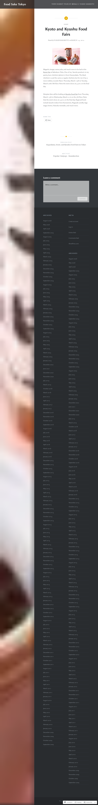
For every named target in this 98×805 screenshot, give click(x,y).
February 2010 (47, 724)
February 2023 (47, 357)
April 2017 (46, 401)
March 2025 (47, 257)
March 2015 (47, 496)
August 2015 (47, 476)
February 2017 (47, 405)
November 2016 (48, 417)
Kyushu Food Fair (72, 94)
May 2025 (46, 249)
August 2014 (47, 524)
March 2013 (47, 592)
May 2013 (46, 584)
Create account (73, 221)
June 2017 (46, 397)
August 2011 (47, 668)
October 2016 (47, 421)
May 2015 (46, 489)
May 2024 (46, 297)
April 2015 (46, 493)
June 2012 (46, 628)
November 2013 (48, 560)
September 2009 (48, 744)
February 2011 (47, 692)
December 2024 (48, 269)
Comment (82, 198)
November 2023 (48, 321)
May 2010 (46, 712)
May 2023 (46, 345)
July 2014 (46, 528)
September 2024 (48, 281)
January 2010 (47, 728)
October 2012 (47, 612)
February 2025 (47, 261)
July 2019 (46, 381)
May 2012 (46, 632)
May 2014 (46, 536)
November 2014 (48, 512)
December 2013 (48, 556)
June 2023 (46, 341)
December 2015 (48, 460)
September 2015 (48, 473)
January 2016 (47, 457)
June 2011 (46, 676)
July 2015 (46, 480)
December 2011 (48, 652)
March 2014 (47, 545)
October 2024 (47, 277)
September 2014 (48, 520)
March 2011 (47, 688)
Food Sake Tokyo (15, 4)
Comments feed (74, 238)
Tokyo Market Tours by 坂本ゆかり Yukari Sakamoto (73, 4)
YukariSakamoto (61, 40)
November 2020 (48, 377)
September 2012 (48, 616)
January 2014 (47, 552)
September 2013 (48, 568)
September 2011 (48, 664)
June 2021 (46, 369)
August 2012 (47, 620)
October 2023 (47, 325)
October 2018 (47, 389)
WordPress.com (74, 244)
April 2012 (46, 636)
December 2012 (48, 604)
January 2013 (47, 600)
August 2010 (47, 700)
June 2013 (46, 580)
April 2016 (46, 444)
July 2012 (46, 624)
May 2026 (46, 225)
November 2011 (48, 656)
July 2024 (46, 289)
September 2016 (48, 425)
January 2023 (47, 361)
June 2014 (46, 532)
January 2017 (47, 408)
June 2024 (46, 293)
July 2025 (46, 241)
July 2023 (46, 337)
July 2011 (46, 672)
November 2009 (48, 736)
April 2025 (46, 253)
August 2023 (47, 333)
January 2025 (47, 265)
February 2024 (47, 309)
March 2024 (47, 305)
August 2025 (47, 237)
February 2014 (47, 548)
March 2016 (47, 448)
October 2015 (47, 469)
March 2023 (47, 353)
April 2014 (46, 540)
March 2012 (47, 640)
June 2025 (46, 245)
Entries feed (72, 232)
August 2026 (47, 221)
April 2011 (46, 684)
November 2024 (48, 273)
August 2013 (47, 572)
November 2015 (48, 464)
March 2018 (47, 393)
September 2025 (48, 233)
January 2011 (47, 696)
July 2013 (46, 576)
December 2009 (48, 732)
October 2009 (47, 740)
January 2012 (47, 648)
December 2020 (48, 373)
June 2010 (46, 708)
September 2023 (48, 329)
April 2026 (46, 229)
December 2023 (48, 317)
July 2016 (46, 433)
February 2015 (47, 500)
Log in (71, 227)
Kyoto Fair (46, 72)
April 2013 (46, 588)
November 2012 (48, 608)
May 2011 (46, 680)
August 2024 (47, 285)
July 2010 (46, 704)
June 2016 (46, 437)
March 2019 (47, 385)
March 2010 (47, 720)
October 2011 (47, 660)
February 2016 (47, 453)
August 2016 (47, 428)
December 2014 (48, 509)
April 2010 (46, 716)
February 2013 (47, 596)
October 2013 (47, 564)
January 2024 (47, 313)
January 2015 (47, 504)
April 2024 (46, 301)
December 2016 (48, 413)
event (66, 24)
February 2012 (47, 644)
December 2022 (48, 365)
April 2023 (46, 349)
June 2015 (46, 484)
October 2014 (47, 516)
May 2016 (46, 441)
